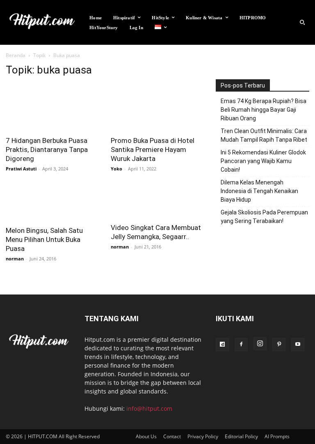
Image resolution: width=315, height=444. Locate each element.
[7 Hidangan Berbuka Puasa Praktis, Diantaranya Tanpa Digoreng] (52, 108)
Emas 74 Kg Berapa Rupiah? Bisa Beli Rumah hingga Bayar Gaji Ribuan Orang (263, 110)
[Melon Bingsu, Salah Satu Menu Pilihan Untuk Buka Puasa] (52, 203)
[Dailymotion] (222, 344)
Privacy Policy (202, 436)
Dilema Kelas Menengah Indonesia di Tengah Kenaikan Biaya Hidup (259, 191)
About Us (146, 436)
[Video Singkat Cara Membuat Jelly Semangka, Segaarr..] (157, 201)
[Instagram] (260, 343)
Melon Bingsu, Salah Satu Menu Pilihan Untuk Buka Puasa (44, 239)
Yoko (116, 169)
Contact (172, 436)
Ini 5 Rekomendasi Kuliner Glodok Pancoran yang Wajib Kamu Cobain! (263, 161)
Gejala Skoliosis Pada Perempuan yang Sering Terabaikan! (264, 216)
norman (15, 258)
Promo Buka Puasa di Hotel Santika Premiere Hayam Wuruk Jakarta (152, 149)
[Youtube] (297, 344)
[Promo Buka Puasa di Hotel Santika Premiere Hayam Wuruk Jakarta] (157, 108)
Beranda (15, 55)
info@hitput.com (149, 408)
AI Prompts (277, 436)
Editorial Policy (241, 436)
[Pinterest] (278, 344)
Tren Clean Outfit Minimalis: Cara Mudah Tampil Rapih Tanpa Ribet (264, 135)
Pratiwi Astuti (21, 169)
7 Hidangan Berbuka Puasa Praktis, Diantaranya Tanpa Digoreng (47, 149)
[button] (302, 23)
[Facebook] (241, 344)
